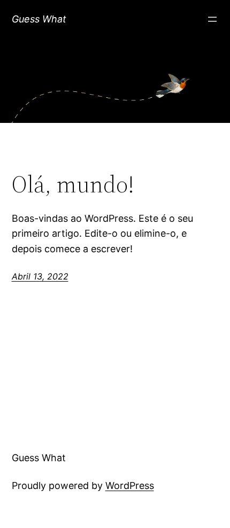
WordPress (129, 485)
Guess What (39, 19)
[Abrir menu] (212, 19)
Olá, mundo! (73, 184)
